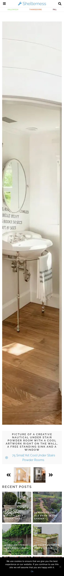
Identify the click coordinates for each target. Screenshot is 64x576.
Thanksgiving (35, 9)
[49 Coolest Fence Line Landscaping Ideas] (16, 539)
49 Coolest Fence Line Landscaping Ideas (16, 548)
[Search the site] (59, 4)
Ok (32, 571)
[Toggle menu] (4, 4)
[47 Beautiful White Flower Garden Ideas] (16, 507)
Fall (55, 9)
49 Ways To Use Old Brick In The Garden (45, 515)
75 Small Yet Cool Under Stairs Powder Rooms (33, 457)
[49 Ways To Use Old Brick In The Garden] (47, 507)
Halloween (12, 9)
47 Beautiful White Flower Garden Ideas (13, 515)
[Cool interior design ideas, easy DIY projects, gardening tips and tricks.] (32, 5)
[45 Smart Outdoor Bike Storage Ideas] (47, 539)
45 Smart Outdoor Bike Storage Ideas (46, 548)
